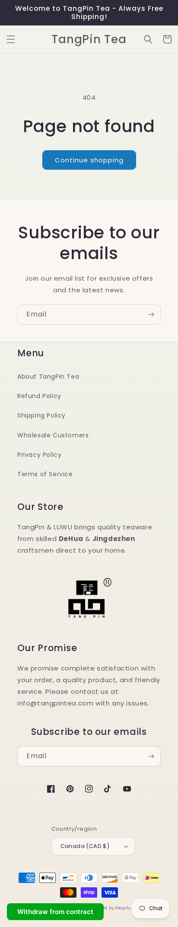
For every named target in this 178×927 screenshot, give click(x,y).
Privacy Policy (39, 454)
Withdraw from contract (55, 912)
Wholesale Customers (53, 435)
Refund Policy (39, 396)
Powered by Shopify (110, 908)
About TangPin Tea (48, 376)
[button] (10, 39)
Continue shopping (89, 160)
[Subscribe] (150, 314)
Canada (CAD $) (85, 846)
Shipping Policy (41, 415)
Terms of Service (45, 474)
